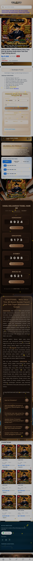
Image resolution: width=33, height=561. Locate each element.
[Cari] (3, 7)
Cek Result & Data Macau (16, 282)
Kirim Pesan (8, 533)
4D (9, 12)
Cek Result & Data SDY (16, 264)
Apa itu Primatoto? (11, 400)
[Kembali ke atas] (30, 551)
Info (29, 139)
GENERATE (16, 108)
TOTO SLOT (5, 12)
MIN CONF (7, 103)
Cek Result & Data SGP (16, 246)
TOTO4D (12, 11)
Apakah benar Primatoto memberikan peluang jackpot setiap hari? (14, 421)
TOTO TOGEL (5, 11)
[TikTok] (9, 540)
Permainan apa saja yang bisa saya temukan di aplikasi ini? (14, 414)
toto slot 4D (12, 347)
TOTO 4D (17, 11)
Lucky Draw (7, 161)
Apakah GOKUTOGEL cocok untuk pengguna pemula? (14, 433)
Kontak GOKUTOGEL (6, 549)
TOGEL (28, 12)
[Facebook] (2, 540)
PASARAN (7, 98)
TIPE (18, 98)
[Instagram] (6, 540)
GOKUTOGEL (14, 12)
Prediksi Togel (26, 161)
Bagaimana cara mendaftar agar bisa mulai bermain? (13, 427)
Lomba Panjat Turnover (16, 162)
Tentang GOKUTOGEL (6, 547)
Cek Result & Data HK (16, 228)
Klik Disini (16, 88)
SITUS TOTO (26, 15)
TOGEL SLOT (22, 12)
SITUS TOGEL (24, 11)
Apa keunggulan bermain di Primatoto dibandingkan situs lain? (14, 407)
